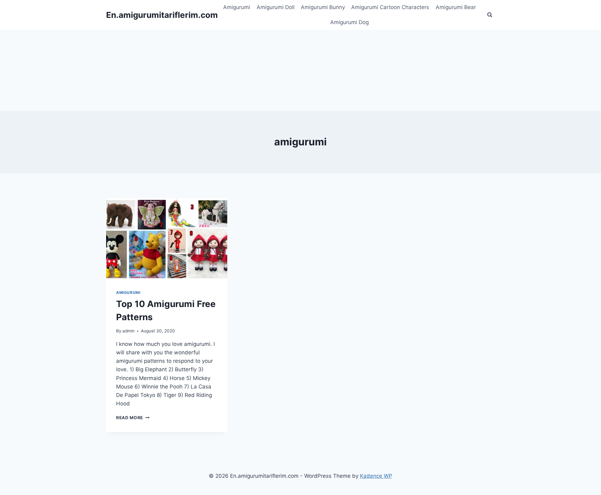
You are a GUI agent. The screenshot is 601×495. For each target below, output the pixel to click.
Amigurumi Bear (456, 7)
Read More (133, 417)
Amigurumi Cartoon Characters (390, 7)
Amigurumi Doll (276, 7)
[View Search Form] (489, 15)
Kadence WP (376, 476)
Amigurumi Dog (349, 22)
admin (128, 330)
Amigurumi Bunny (323, 7)
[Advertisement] (300, 69)
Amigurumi (236, 7)
